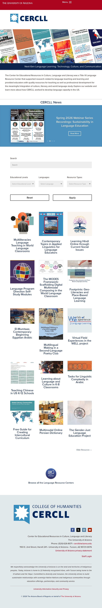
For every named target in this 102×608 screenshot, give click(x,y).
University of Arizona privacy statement (73, 550)
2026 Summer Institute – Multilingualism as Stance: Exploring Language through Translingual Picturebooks (74, 125)
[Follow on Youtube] (90, 530)
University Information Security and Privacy (51, 589)
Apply (72, 197)
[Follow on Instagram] (84, 530)
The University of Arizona (71, 596)
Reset (30, 197)
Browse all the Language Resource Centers (51, 482)
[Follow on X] (78, 530)
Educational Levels (19, 177)
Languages (44, 177)
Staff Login (87, 556)
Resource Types (74, 177)
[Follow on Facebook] (73, 530)
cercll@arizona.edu (83, 543)
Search (13, 158)
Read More (74, 138)
